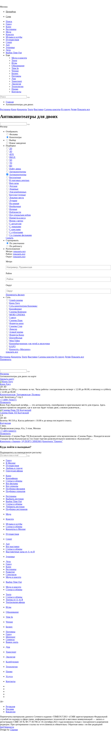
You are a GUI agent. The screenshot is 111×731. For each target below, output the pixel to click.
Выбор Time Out (14, 52)
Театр (14, 60)
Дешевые (13, 189)
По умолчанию (16, 243)
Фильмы (13, 134)
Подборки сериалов (15, 491)
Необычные (15, 206)
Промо (15, 89)
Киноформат (15, 309)
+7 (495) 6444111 (8, 431)
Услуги (9, 676)
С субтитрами (16, 232)
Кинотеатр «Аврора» (10, 441)
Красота (10, 34)
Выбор (12, 140)
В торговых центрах (19, 180)
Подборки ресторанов (16, 509)
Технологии (17, 86)
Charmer (14, 729)
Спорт (9, 42)
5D (10, 160)
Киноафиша (12, 478)
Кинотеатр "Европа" (52, 441)
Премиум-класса (17, 218)
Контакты (16, 91)
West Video (14, 340)
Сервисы (10, 639)
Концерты (22, 109)
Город (9, 24)
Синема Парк (16, 320)
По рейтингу (15, 246)
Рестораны (11, 29)
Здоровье (10, 47)
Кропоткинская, (8, 394)
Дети (8, 50)
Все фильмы (12, 483)
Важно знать (12, 642)
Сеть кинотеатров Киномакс (23, 306)
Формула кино (16, 323)
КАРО (12, 346)
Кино (8, 26)
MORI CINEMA (17, 314)
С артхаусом (15, 223)
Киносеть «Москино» (20, 349)
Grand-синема (16, 300)
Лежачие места (16, 197)
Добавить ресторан (15, 506)
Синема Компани (17, 312)
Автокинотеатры (17, 171)
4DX (11, 154)
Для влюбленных (17, 192)
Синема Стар (15, 326)
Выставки (39, 109)
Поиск (9, 21)
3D (10, 151)
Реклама (10, 709)
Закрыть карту (7, 379)
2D (10, 148)
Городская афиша (14, 471)
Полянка (36, 394)
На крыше (14, 203)
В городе (65, 109)
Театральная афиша (15, 602)
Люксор (13, 329)
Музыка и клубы (14, 37)
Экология (16, 84)
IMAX (12, 157)
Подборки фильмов (15, 488)
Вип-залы (14, 183)
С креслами (15, 229)
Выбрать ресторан (15, 499)
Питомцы (16, 76)
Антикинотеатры (17, 174)
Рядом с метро (16, 221)
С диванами (15, 226)
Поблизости (15, 212)
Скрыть (9, 238)
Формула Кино (16, 335)
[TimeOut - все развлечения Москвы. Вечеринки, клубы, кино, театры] (6, 4)
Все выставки (12, 546)
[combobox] (58, 267)
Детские (13, 186)
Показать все (83, 109)
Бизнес (15, 73)
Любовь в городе (14, 468)
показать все (19, 251)
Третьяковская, (24, 394)
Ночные (13, 209)
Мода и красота (19, 58)
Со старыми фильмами (20, 235)
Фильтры (4, 374)
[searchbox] (59, 267)
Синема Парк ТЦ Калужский (14, 413)
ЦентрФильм (15, 338)
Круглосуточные (17, 195)
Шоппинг (10, 637)
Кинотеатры (15, 137)
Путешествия (12, 39)
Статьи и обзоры (14, 481)
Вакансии (10, 711)
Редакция (10, 706)
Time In (15, 68)
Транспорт (17, 81)
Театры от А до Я (14, 599)
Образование (18, 65)
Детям (74, 109)
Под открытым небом (20, 215)
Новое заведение (17, 143)
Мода (8, 32)
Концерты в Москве (16, 529)
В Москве (10, 463)
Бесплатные (15, 177)
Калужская (5, 423)
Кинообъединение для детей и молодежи (29, 343)
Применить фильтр (15, 294)
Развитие (10, 572)
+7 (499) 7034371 (8, 400)
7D (10, 163)
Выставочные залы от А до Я (20, 551)
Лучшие (13, 200)
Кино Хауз (14, 303)
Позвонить (5, 402)
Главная (10, 102)
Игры (14, 63)
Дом (14, 78)
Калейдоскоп (12, 662)
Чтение (15, 71)
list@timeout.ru (7, 727)
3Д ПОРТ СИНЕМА (31, 441)
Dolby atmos (15, 169)
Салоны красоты (52, 109)
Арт (8, 45)
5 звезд (12, 317)
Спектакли (11, 574)
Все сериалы (12, 486)
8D (10, 166)
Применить (5, 359)
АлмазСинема (16, 332)
